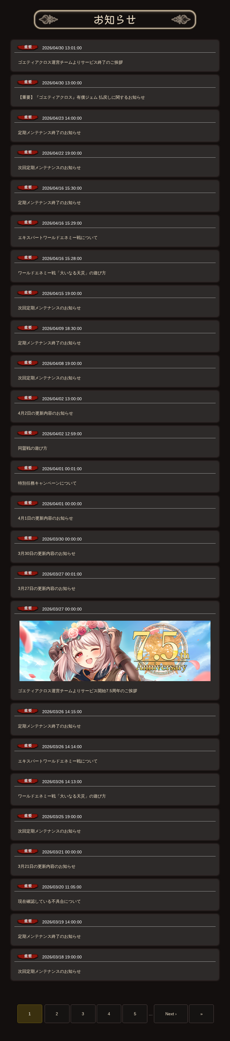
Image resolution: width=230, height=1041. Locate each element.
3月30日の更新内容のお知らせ (46, 553)
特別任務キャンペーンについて (47, 483)
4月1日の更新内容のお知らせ (45, 518)
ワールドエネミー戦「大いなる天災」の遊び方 (62, 272)
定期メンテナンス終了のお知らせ (49, 132)
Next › (171, 1013)
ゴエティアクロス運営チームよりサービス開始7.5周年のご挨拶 (77, 690)
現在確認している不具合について (49, 901)
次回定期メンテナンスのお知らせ (49, 167)
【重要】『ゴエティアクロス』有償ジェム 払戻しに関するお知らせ (81, 97)
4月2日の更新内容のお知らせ (45, 413)
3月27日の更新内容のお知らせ (46, 588)
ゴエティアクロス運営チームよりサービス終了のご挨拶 (70, 62)
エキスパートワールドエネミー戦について (58, 237)
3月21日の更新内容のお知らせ (46, 866)
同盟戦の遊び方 (32, 448)
